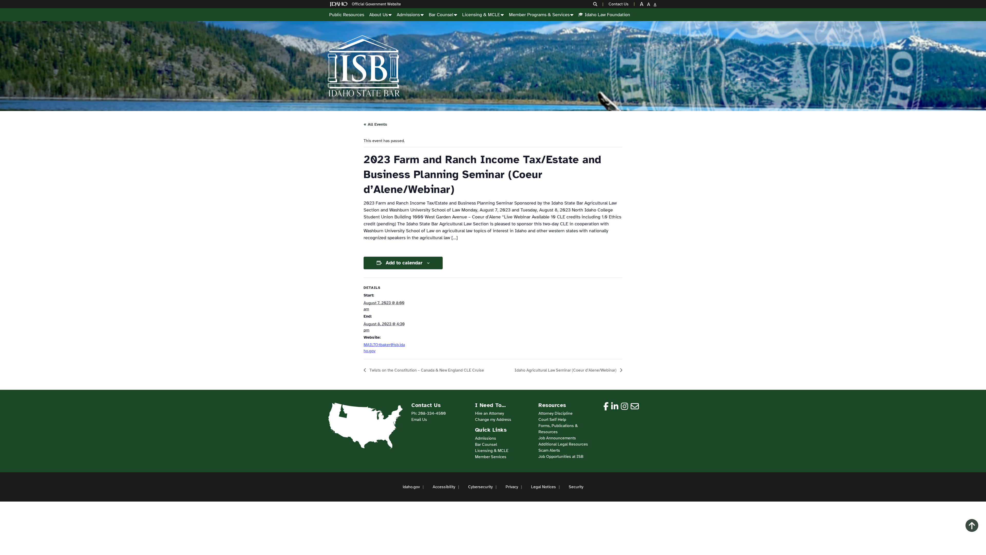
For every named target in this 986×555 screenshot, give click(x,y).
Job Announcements (557, 438)
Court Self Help (552, 419)
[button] (598, 4)
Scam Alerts (549, 450)
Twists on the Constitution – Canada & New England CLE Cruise (426, 370)
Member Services (490, 456)
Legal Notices (543, 486)
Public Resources (346, 14)
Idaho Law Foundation (607, 14)
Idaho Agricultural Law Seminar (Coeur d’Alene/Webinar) (566, 370)
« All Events (375, 124)
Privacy (512, 486)
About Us (378, 14)
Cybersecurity (480, 486)
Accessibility (444, 486)
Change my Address (493, 419)
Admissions (408, 14)
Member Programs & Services (539, 14)
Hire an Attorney (489, 413)
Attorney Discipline (555, 413)
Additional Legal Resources (563, 444)
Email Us (419, 419)
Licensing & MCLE (481, 14)
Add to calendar (404, 263)
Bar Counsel (441, 14)
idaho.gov (411, 486)
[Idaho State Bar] (364, 66)
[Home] (340, 4)
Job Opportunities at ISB (560, 456)
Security (576, 486)
